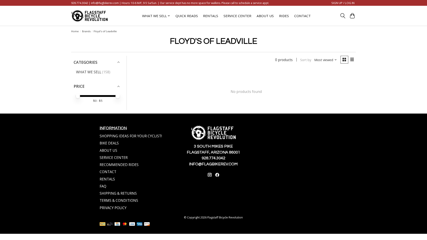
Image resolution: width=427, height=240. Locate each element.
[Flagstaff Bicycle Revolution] (89, 16)
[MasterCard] (125, 224)
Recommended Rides (119, 164)
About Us (265, 16)
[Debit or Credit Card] (110, 224)
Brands (86, 31)
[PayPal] (102, 224)
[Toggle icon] (342, 15)
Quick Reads (186, 16)
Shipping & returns (118, 193)
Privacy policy (113, 207)
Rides (284, 16)
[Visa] (132, 224)
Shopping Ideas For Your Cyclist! (131, 136)
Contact (302, 16)
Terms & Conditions (119, 200)
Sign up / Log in (342, 3)
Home (75, 31)
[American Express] (140, 224)
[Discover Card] (147, 224)
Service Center (237, 16)
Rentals (210, 16)
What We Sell (88, 72)
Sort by (305, 60)
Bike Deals (109, 143)
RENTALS (107, 179)
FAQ (103, 186)
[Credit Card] (117, 224)
